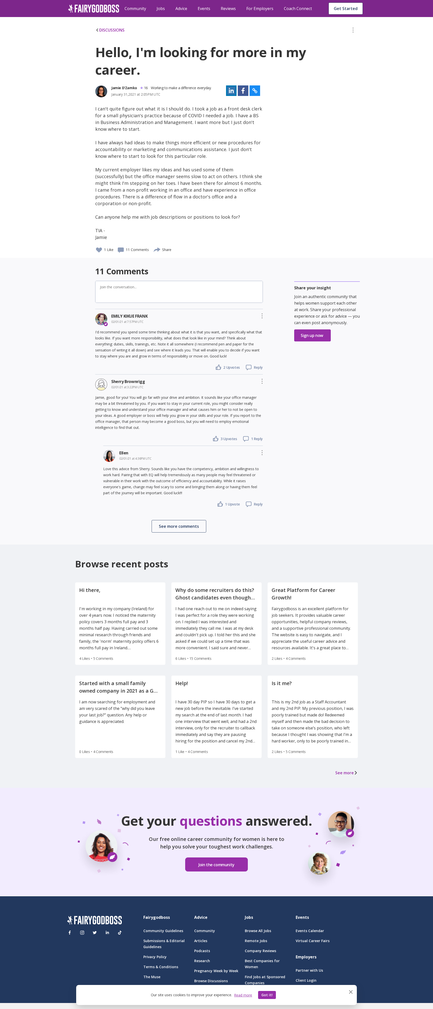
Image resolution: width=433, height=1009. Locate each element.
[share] (157, 249)
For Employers (259, 8)
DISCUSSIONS (112, 30)
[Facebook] (70, 933)
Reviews (228, 8)
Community (135, 8)
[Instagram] (82, 933)
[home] (93, 8)
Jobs (161, 8)
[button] (353, 31)
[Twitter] (95, 933)
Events (204, 8)
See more (344, 772)
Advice (181, 8)
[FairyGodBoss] (94, 921)
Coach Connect (298, 8)
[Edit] (353, 31)
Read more (243, 995)
